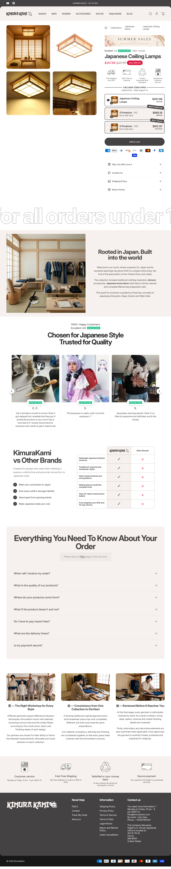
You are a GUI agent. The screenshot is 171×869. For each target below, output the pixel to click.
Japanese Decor (129, 27)
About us (76, 819)
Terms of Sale (106, 819)
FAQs (82, 556)
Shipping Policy (107, 806)
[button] (135, 100)
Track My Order (79, 815)
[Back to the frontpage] (106, 27)
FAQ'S (75, 806)
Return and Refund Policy (109, 829)
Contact (76, 810)
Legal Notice (106, 823)
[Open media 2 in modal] (74, 47)
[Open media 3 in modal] (28, 93)
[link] (30, 687)
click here (142, 817)
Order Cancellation (109, 834)
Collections (116, 28)
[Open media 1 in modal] (28, 47)
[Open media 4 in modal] (74, 93)
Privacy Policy (107, 810)
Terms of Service (108, 815)
